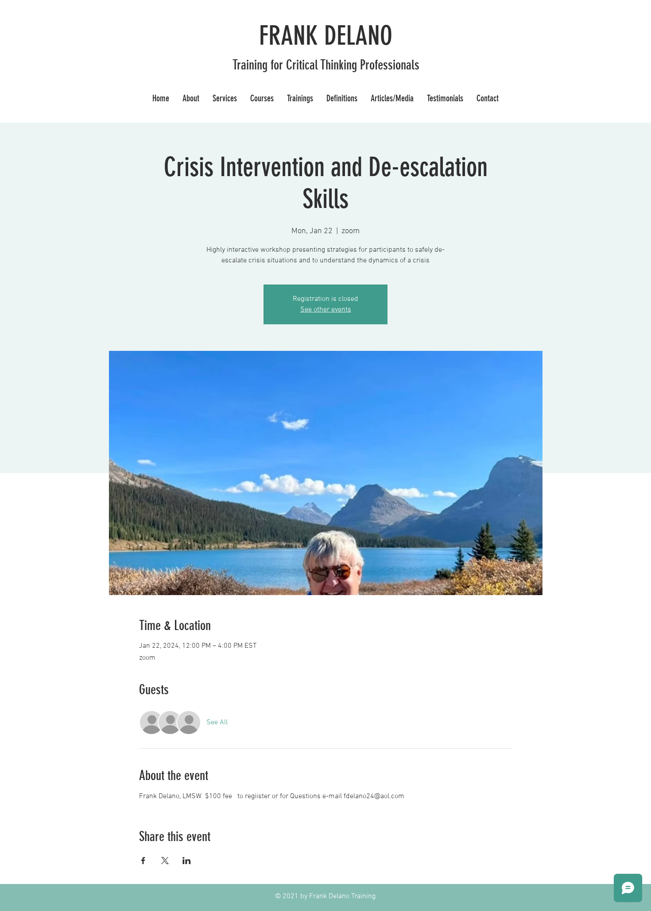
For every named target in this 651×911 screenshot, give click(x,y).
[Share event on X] (165, 860)
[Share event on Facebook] (143, 860)
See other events (325, 309)
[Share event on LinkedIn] (186, 860)
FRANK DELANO (325, 35)
